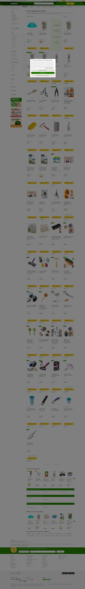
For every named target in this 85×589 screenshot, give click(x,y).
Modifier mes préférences (42, 70)
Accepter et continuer (43, 72)
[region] (43, 68)
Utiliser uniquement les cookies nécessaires (42, 75)
